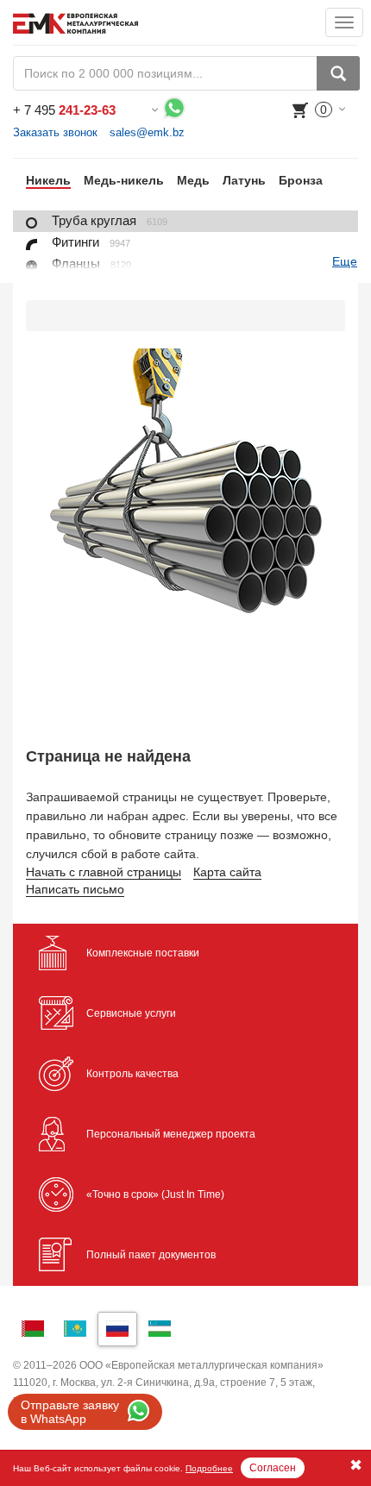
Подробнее (209, 1468)
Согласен (272, 1468)
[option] (42, 180)
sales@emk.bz (147, 132)
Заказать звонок (55, 132)
